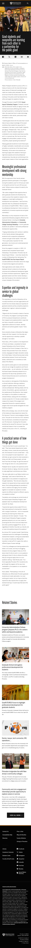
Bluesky (21, 869)
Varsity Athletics (21, 838)
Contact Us (5, 831)
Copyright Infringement (24, 941)
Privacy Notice (26, 942)
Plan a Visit (20, 831)
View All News (15, 815)
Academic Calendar (8, 852)
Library (4, 849)
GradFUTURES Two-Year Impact (13, 259)
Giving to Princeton (22, 841)
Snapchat (21, 859)
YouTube (21, 865)
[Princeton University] (8, 934)
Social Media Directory (22, 872)
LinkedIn (21, 862)
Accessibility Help (7, 835)
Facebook (21, 849)
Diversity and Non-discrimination (9, 886)
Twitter (21, 852)
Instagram (22, 855)
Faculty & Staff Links (8, 859)
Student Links (6, 855)
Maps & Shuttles (21, 835)
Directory (4, 838)
